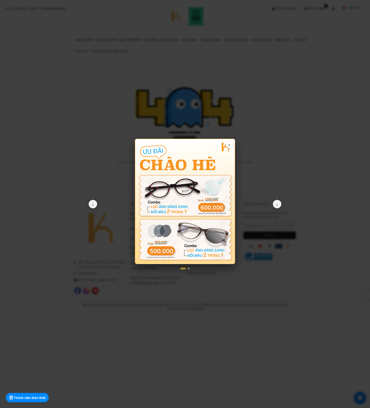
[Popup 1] (183, 268)
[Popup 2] (189, 268)
